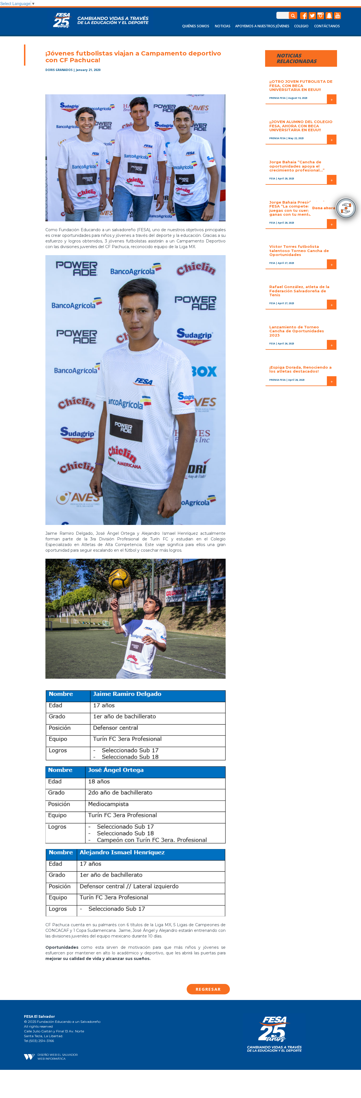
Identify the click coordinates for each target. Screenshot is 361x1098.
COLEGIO (301, 26)
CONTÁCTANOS (327, 26)
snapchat (329, 15)
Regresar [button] (208, 989)
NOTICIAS (222, 26)
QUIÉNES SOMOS (195, 26)
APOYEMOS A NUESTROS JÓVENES (262, 26)
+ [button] (332, 99)
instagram (320, 15)
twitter (312, 15)
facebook (303, 15)
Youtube (337, 15)
